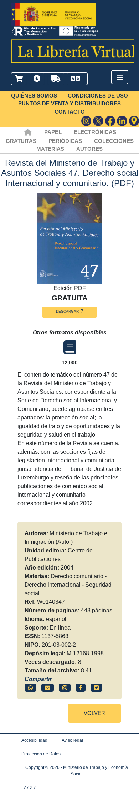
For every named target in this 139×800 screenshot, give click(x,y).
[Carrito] (18, 79)
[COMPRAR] (69, 347)
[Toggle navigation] (120, 77)
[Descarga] (37, 79)
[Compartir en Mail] (47, 688)
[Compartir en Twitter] (96, 688)
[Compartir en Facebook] (81, 688)
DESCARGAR (67, 311)
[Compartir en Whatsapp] (30, 688)
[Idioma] (75, 79)
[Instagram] (86, 121)
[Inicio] (27, 132)
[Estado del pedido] (56, 79)
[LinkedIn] (122, 121)
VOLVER (94, 713)
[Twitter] (98, 121)
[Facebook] (110, 121)
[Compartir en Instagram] (65, 688)
